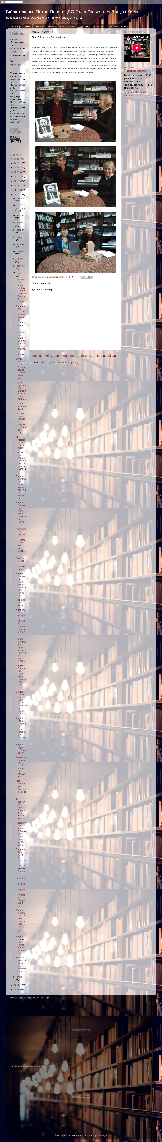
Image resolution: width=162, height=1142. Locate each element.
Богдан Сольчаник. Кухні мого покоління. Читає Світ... (21, 513)
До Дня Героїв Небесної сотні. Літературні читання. (21, 729)
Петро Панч (83, 26)
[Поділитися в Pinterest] (91, 277)
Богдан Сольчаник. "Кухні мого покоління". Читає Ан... (21, 584)
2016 (17, 190)
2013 (17, 989)
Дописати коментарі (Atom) (63, 362)
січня (19, 977)
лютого (20, 273)
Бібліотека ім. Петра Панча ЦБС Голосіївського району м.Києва (73, 11)
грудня (20, 198)
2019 (17, 176)
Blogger (103, 1135)
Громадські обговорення (45, 26)
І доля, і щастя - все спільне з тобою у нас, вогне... (21, 390)
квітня (20, 258)
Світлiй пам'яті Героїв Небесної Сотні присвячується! (21, 462)
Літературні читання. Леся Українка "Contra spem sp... (21, 317)
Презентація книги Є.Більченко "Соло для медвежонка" (21, 834)
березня (21, 266)
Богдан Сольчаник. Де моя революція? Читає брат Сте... (21, 921)
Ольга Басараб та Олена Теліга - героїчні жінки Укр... (21, 368)
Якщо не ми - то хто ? (20, 603)
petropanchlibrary (136, 71)
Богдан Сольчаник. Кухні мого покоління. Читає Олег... (21, 650)
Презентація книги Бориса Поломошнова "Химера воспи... (21, 290)
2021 (17, 167)
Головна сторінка (74, 355)
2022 (17, 163)
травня (20, 251)
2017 (17, 185)
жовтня (20, 215)
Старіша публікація (104, 355)
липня (20, 237)
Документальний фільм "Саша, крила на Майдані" (21, 767)
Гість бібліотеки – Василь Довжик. (21, 788)
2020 (17, 172)
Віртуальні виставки (117, 26)
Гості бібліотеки (67, 26)
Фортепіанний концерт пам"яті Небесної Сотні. (21, 423)
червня (20, 244)
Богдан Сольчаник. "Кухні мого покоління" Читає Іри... (21, 487)
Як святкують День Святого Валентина (21, 809)
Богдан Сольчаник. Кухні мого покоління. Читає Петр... (21, 703)
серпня (20, 230)
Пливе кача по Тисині (21, 406)
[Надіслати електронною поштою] (81, 277)
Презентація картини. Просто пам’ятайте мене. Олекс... (21, 541)
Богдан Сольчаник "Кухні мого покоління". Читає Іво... (21, 676)
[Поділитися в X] (86, 277)
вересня (21, 222)
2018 (17, 181)
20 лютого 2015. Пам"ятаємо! (20, 442)
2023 (17, 158)
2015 (17, 194)
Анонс (27, 26)
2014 (17, 985)
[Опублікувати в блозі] (84, 277)
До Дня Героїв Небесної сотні (21, 748)
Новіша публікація (45, 355)
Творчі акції (16, 26)
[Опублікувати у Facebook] (89, 277)
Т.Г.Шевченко (98, 26)
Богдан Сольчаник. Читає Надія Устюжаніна (21, 944)
